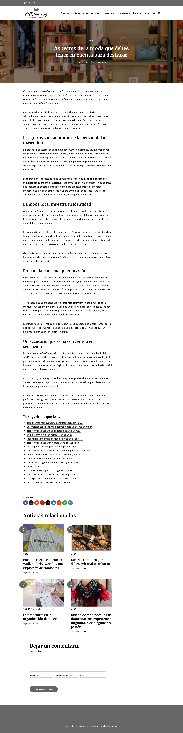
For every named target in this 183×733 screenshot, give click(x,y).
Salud (77, 12)
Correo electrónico (63, 675)
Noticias (65, 12)
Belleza (137, 12)
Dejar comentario (98, 62)
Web (82, 675)
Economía (109, 12)
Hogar (147, 12)
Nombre (34, 675)
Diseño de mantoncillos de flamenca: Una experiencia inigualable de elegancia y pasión (91, 621)
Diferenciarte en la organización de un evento (43, 617)
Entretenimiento (91, 12)
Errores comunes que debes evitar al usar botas (90, 562)
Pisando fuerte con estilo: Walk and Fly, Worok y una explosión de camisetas (43, 564)
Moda (91, 40)
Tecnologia (122, 12)
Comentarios (35, 651)
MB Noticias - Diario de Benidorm (78, 726)
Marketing (28, 609)
